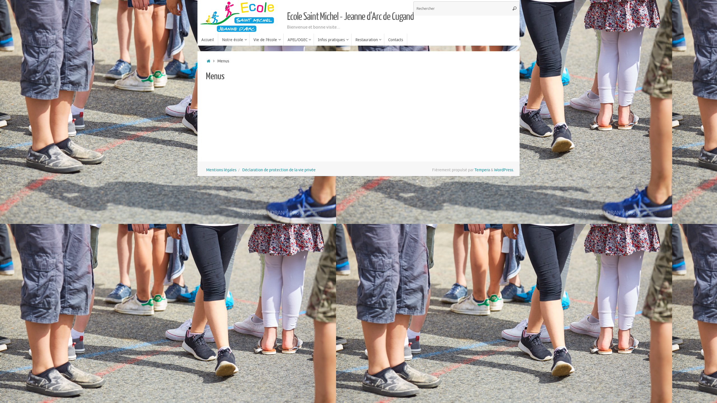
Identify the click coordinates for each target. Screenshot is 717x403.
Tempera (482, 170)
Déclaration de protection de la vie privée (279, 170)
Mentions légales (221, 170)
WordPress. (504, 170)
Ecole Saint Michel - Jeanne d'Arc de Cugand (350, 16)
